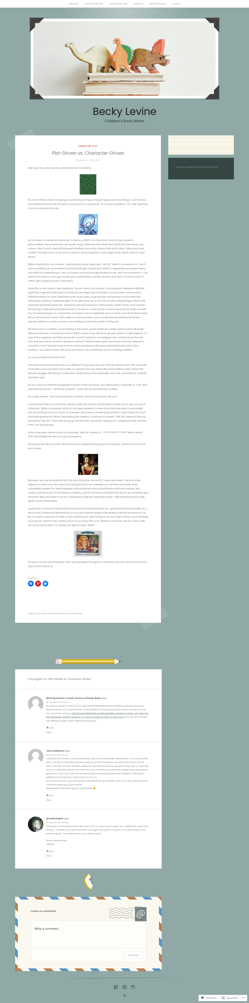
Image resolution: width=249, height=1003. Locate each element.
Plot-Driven (76, 613)
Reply (49, 732)
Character (84, 146)
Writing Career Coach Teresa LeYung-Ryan (73, 698)
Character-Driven (57, 613)
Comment (133, 955)
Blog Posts (139, 4)
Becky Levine (124, 111)
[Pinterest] (124, 986)
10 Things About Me (94, 4)
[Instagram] (133, 986)
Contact (176, 4)
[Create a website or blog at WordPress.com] (124, 996)
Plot (95, 146)
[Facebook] (116, 986)
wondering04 (54, 818)
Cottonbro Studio (209, 166)
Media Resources (158, 4)
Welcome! (73, 4)
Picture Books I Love (118, 4)
